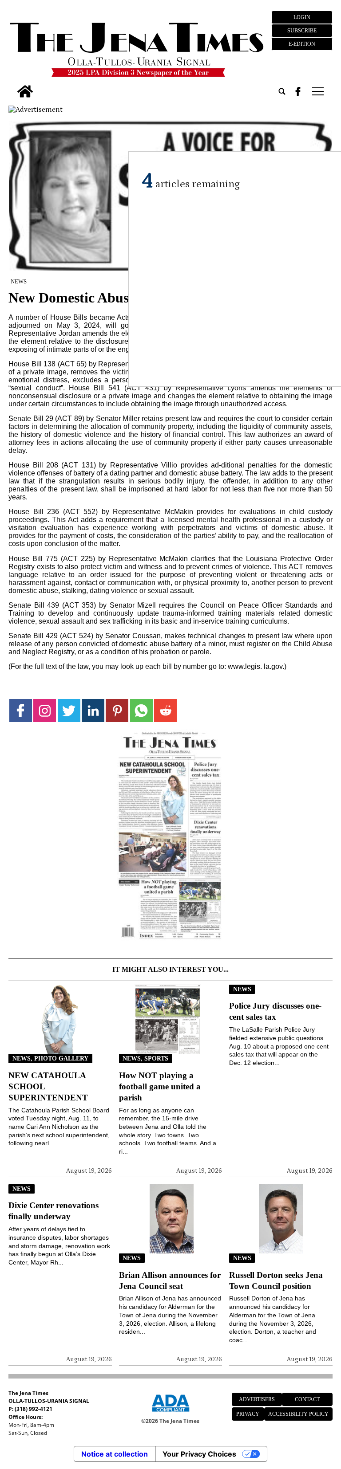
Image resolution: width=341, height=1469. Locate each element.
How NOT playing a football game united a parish (160, 1086)
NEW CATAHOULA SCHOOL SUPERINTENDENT (48, 1086)
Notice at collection (114, 1453)
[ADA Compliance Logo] (170, 1413)
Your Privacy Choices (199, 1453)
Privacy (247, 1414)
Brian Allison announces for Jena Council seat (170, 1280)
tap (317, 91)
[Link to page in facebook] (20, 710)
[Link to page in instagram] (44, 710)
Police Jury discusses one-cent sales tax (275, 1011)
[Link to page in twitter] (69, 710)
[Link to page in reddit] (165, 710)
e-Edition (302, 44)
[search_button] (282, 91)
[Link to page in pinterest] (117, 710)
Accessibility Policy (298, 1414)
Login (301, 17)
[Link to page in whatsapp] (141, 710)
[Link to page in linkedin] (93, 710)
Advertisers (257, 1399)
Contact (307, 1399)
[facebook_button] (298, 91)
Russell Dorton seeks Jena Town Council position (276, 1280)
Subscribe (302, 30)
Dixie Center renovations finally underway (53, 1211)
